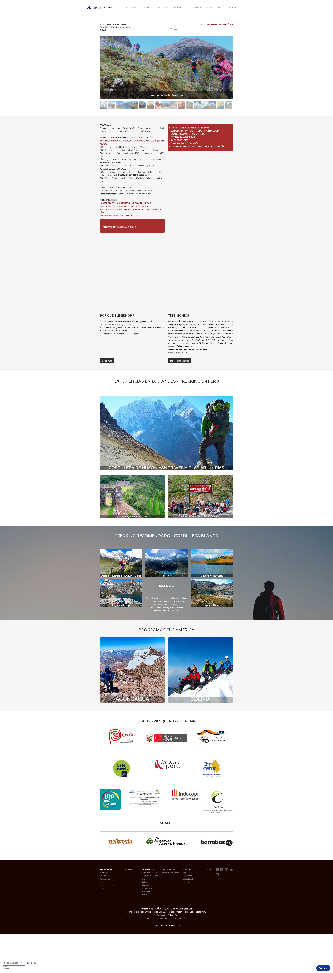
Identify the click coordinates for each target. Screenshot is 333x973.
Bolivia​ (102, 888)
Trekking (103, 876)
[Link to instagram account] (226, 870)
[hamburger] (115, 8)
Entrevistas (145, 894)
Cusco (102, 882)
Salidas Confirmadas (170, 873)
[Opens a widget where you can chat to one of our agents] (323, 968)
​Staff (185, 873)
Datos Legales (189, 879)
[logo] (99, 7)
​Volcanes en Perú (107, 885)
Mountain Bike (105, 879)
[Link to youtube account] (217, 875)
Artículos (145, 885)
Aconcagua (104, 891)
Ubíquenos (187, 876)
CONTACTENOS (168, 869)
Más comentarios (179, 361)
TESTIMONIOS (126, 869)
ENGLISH (207, 869)
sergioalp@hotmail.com (179, 918)
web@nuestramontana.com (156, 918)
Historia (186, 882)
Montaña (103, 873)
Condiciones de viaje (149, 873)
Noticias (144, 882)
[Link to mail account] (231, 870)
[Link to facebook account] (217, 870)
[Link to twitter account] (221, 870)
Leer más (107, 361)
